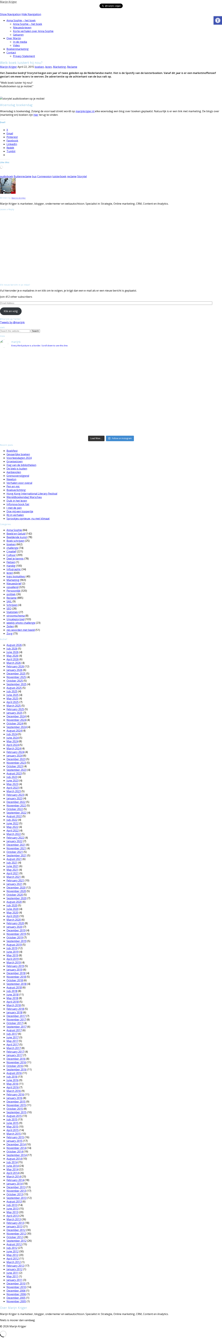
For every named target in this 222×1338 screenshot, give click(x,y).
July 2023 (12, 777)
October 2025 (15, 680)
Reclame (72, 67)
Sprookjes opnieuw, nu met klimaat (28, 518)
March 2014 (14, 1176)
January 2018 (14, 1012)
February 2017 (15, 1051)
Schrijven (12, 605)
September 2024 (16, 727)
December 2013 (16, 1187)
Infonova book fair (18, 504)
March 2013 (14, 1219)
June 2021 (13, 866)
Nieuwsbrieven (22, 27)
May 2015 (12, 1126)
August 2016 (14, 1073)
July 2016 (12, 1076)
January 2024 (14, 755)
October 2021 (15, 852)
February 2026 (15, 666)
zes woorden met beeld (21, 630)
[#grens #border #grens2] (37, 353)
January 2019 (14, 969)
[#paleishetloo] (111, 431)
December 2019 (16, 930)
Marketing (59, 67)
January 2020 (14, 927)
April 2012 (13, 1258)
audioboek (6, 176)
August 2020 (14, 902)
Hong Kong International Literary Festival (32, 493)
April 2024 (13, 745)
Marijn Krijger (8, 2)
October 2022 (15, 809)
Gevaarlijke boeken (18, 454)
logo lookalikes (16, 576)
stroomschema (16, 615)
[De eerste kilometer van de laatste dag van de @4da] (111, 425)
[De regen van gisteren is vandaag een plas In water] (185, 359)
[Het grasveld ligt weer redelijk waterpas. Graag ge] (185, 431)
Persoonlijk (13, 590)
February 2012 (15, 1265)
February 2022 (15, 837)
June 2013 (13, 1208)
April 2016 (13, 1087)
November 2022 (16, 805)
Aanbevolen (14, 472)
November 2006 (16, 1294)
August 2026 (14, 645)
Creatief (11, 551)
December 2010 (16, 1283)
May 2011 (12, 1276)
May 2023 (12, 784)
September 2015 (16, 1112)
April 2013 (13, 1216)
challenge (12, 548)
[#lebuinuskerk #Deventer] (185, 420)
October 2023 (15, 766)
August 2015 (14, 1116)
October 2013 (15, 1194)
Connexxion (44, 176)
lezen (48, 67)
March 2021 (14, 877)
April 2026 (13, 659)
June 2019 (13, 952)
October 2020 (15, 894)
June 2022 (13, 823)
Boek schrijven (15, 541)
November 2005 (16, 1301)
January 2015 (14, 1141)
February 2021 (15, 880)
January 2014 (14, 1183)
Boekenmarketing (18, 49)
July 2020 (12, 905)
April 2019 (13, 959)
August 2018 (14, 987)
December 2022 (16, 802)
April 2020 (13, 916)
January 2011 (14, 1280)
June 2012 (13, 1251)
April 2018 (13, 1002)
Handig (11, 565)
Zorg (10, 633)
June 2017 (13, 1037)
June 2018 (13, 994)
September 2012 (16, 1240)
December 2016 (16, 1059)
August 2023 (14, 773)
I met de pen (14, 508)
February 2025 (15, 709)
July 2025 (12, 691)
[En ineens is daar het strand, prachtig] (185, 393)
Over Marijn (14, 38)
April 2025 (13, 702)
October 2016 (15, 1066)
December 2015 (16, 1101)
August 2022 (14, 816)
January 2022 (14, 841)
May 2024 (12, 741)
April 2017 (13, 1044)
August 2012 (14, 1244)
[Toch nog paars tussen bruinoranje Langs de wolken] (111, 357)
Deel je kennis (15, 558)
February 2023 (15, 795)
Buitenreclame (22, 176)
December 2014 (16, 1144)
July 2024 (12, 734)
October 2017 (15, 1023)
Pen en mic (13, 486)
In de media (20, 42)
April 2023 (13, 787)
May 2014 (12, 1169)
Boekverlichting (16, 490)
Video (16, 45)
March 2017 (14, 1048)
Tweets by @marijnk (12, 322)
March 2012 (14, 1262)
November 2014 (16, 1148)
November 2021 (16, 848)
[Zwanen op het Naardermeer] (111, 416)
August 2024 (14, 730)
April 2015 (13, 1130)
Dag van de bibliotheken (21, 465)
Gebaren (18, 34)
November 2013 (16, 1191)
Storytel (82, 176)
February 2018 (15, 1009)
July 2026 (12, 648)
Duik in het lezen (17, 500)
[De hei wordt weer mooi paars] (111, 420)
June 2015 (13, 1123)
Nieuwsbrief (14, 583)
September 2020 (16, 898)
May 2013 (12, 1212)
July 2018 (12, 991)
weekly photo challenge (21, 623)
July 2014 (12, 1162)
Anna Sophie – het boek (21, 20)
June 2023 (13, 780)
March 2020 (14, 919)
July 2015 (12, 1119)
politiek (11, 594)
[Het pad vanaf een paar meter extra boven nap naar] (185, 378)
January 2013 (14, 1226)
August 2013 (14, 1201)
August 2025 (14, 688)
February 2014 (15, 1180)
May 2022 (12, 827)
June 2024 (13, 738)
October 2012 (15, 1237)
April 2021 (13, 873)
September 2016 (16, 1069)
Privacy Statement (24, 56)
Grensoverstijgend (18, 476)
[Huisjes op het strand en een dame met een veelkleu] (111, 395)
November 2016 (16, 1062)
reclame (72, 176)
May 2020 (12, 912)
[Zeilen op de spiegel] (185, 408)
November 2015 (16, 1105)
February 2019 (15, 966)
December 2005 (16, 1298)
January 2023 (14, 798)
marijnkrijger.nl (85, 111)
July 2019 (12, 948)
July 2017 (12, 1034)
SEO (9, 608)
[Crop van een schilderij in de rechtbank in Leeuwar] (185, 412)
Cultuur (11, 555)
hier (35, 115)
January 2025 (14, 713)
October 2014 (15, 1151)
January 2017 (14, 1055)
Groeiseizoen (15, 461)
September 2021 (16, 855)
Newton (11, 479)
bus (34, 176)
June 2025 (13, 695)
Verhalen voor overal (19, 483)
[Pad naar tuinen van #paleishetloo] (185, 423)
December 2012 (16, 1230)
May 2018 (12, 998)
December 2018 (16, 973)
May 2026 (12, 655)
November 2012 (16, 1233)
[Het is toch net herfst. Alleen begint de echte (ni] (111, 369)
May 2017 (12, 1041)
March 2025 (14, 705)
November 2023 (16, 763)
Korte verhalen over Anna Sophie (33, 31)
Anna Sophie (14, 530)
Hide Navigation (31, 14)
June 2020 (13, 909)
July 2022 (12, 820)
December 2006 (16, 1290)
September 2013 (16, 1198)
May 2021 (12, 870)
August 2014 (14, 1158)
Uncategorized (15, 619)
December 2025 (16, 673)
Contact (11, 52)
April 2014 (13, 1173)
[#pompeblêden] (185, 416)
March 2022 (14, 834)
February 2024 (15, 752)
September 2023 (16, 770)
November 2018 (16, 977)
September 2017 (16, 1026)
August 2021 (14, 859)
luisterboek (59, 176)
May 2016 (12, 1084)
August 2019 (14, 944)
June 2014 (13, 1166)
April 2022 (13, 830)
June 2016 (13, 1080)
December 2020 (16, 887)
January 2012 (14, 1269)
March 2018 (14, 1005)
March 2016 (14, 1091)
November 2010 (16, 1287)
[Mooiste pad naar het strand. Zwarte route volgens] (111, 402)
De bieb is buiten (17, 468)
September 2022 (16, 812)
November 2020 (16, 891)
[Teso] (185, 400)
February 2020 (15, 923)
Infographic (14, 569)
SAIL (9, 601)
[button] (218, 20)
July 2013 (12, 1205)
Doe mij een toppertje (20, 511)
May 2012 (12, 1255)
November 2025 (16, 677)
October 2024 (15, 723)
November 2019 (16, 934)
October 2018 (15, 980)
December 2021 (16, 845)
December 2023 (16, 759)
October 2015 (15, 1109)
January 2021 (14, 884)
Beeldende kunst (17, 537)
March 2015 (14, 1133)
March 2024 (14, 748)
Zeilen (10, 626)
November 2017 (16, 1019)
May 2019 (12, 955)
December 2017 (16, 1016)
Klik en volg (11, 311)
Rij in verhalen (15, 515)
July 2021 (12, 862)
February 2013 (15, 1223)
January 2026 (14, 670)
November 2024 (16, 720)
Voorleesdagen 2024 (19, 458)
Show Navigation (10, 14)
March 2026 (14, 663)
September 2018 (16, 984)
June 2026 (13, 652)
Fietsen (11, 562)
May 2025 (12, 698)
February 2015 (15, 1137)
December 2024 (16, 716)
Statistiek (12, 612)
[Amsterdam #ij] (111, 408)
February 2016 (15, 1094)
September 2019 (16, 941)
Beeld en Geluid (16, 533)
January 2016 (14, 1098)
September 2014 (16, 1155)
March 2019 (14, 962)
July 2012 (12, 1248)
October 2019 (15, 937)
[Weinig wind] (111, 412)
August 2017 (14, 1030)
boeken (39, 67)
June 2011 (13, 1273)
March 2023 (14, 791)
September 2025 (16, 684)
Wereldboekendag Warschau (24, 497)
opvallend (12, 587)
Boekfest (12, 451)
